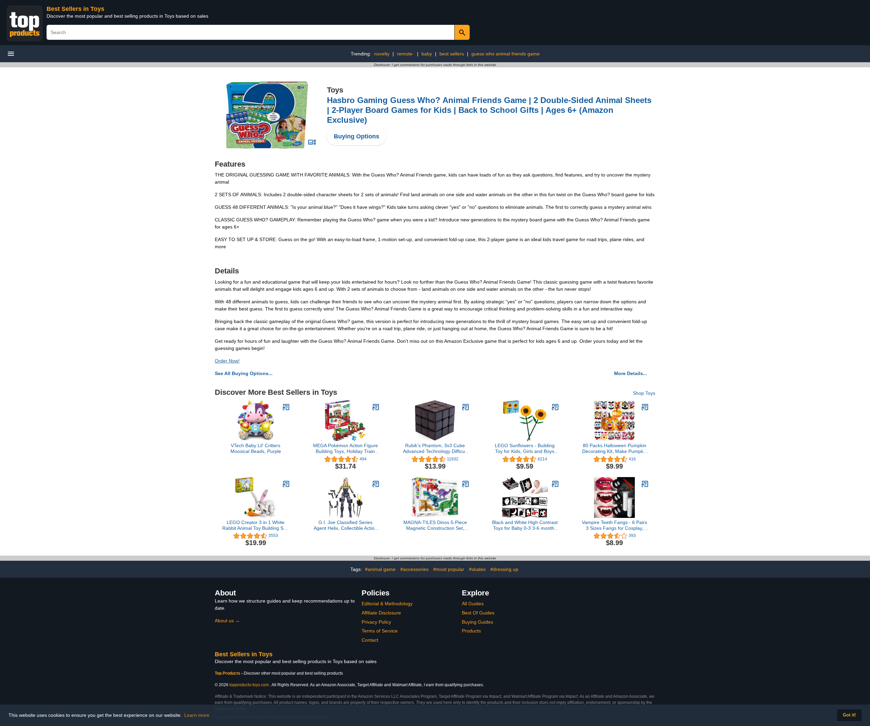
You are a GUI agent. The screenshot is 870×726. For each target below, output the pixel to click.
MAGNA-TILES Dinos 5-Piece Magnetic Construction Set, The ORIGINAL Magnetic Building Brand (435, 525)
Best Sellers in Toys (75, 8)
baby (426, 53)
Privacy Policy (376, 622)
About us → (227, 620)
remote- (405, 53)
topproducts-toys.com (249, 684)
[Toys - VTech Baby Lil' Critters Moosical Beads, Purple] (286, 407)
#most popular (448, 569)
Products (471, 631)
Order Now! (227, 361)
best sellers (451, 53)
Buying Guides (477, 622)
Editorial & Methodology (387, 603)
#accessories (414, 569)
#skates (477, 569)
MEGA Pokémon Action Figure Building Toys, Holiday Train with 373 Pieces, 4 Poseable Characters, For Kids (345, 448)
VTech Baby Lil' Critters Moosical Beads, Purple (255, 448)
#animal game (380, 569)
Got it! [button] (849, 715)
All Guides (473, 603)
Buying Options (356, 136)
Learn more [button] (196, 715)
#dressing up (504, 569)
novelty (381, 53)
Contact (370, 640)
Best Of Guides (478, 612)
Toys (335, 90)
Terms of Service (380, 631)
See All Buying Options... (244, 373)
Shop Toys (644, 393)
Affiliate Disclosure (381, 612)
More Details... (630, 373)
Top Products (228, 673)
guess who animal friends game (505, 53)
